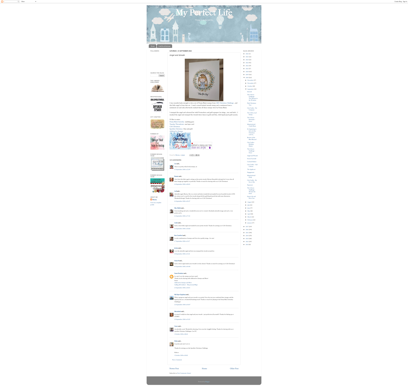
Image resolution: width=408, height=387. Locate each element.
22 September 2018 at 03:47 (182, 305)
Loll (175, 191)
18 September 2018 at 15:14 (182, 254)
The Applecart (251, 169)
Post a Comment (177, 360)
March (249, 217)
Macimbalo (177, 311)
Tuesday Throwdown (177, 124)
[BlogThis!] (192, 155)
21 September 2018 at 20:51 (182, 288)
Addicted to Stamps (176, 131)
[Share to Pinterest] (199, 155)
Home (153, 46)
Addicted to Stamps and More (183, 283)
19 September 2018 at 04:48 (182, 266)
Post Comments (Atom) (184, 373)
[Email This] (190, 155)
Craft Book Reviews (164, 46)
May (248, 211)
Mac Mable (177, 208)
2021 (247, 69)
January (249, 223)
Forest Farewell (251, 159)
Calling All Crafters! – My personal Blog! (186, 285)
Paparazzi (250, 185)
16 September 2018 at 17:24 (182, 216)
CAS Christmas (175, 126)
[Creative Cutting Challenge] (157, 170)
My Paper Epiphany (180, 294)
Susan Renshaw (178, 273)
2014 (247, 236)
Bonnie (176, 176)
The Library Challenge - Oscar (251, 151)
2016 (247, 230)
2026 (247, 54)
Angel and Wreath (252, 156)
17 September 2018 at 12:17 (182, 241)
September (250, 89)
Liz (175, 164)
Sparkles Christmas (176, 129)
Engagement (250, 172)
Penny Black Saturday (177, 122)
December (250, 80)
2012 (247, 242)
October (250, 86)
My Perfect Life (204, 13)
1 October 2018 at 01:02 (181, 355)
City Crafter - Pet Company (252, 109)
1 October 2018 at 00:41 (181, 334)
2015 (247, 233)
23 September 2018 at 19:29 (182, 319)
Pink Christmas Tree (251, 104)
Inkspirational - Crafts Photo (251, 125)
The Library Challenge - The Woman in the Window (252, 97)
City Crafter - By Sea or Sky (252, 181)
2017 (247, 227)
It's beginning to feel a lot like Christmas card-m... (251, 132)
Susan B (176, 261)
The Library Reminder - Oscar (251, 119)
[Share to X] (194, 155)
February (250, 220)
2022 (247, 66)
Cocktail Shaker (251, 162)
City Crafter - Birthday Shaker (251, 144)
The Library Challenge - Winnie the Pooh (251, 190)
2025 (247, 57)
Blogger (207, 382)
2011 (247, 244)
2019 (247, 75)
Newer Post (174, 368)
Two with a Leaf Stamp (252, 114)
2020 (247, 72)
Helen (176, 341)
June (248, 208)
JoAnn (176, 248)
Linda (176, 223)
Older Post (234, 368)
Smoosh (249, 92)
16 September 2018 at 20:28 (182, 229)
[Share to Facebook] (197, 155)
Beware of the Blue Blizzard (251, 138)
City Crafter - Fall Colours (252, 165)
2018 (247, 78)
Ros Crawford (178, 235)
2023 (247, 63)
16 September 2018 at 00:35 (182, 184)
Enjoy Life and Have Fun (251, 197)
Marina (154, 200)
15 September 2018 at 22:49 (182, 169)
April (249, 214)
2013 (247, 239)
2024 (247, 60)
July (248, 205)
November (250, 83)
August (249, 202)
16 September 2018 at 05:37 (182, 201)
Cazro (176, 326)
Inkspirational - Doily (251, 176)
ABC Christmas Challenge (225, 103)
